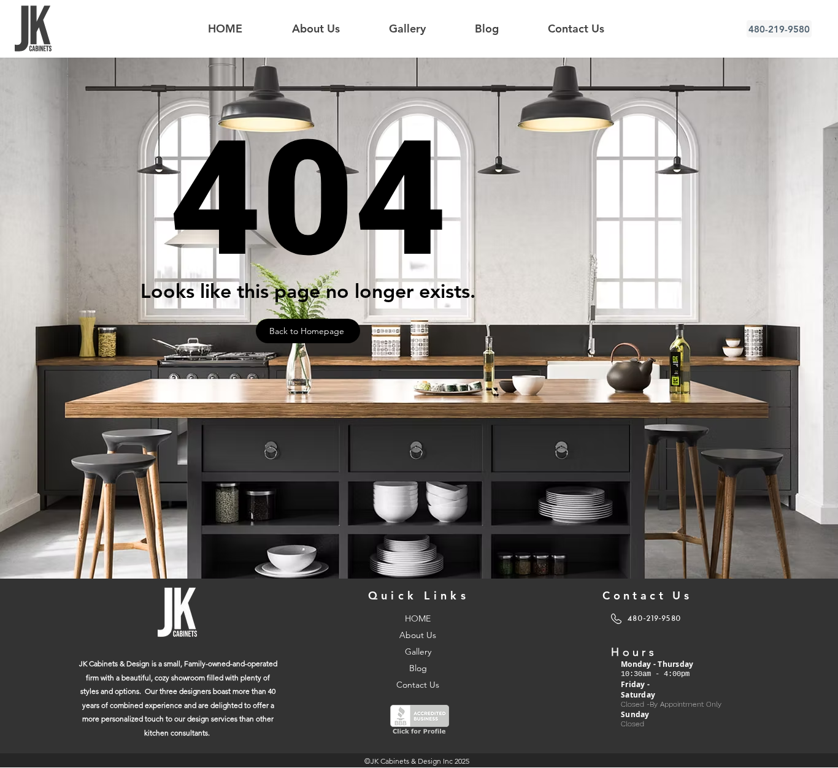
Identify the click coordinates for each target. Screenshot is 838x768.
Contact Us (417, 684)
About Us (417, 635)
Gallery (418, 651)
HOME (418, 618)
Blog (418, 668)
